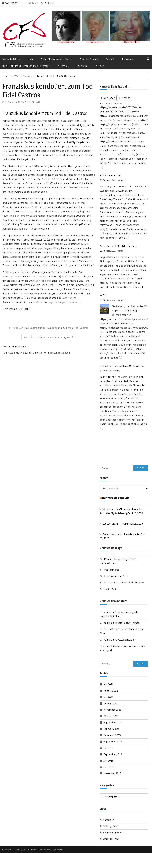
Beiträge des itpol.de (115, 498)
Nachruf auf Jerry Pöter (127, 622)
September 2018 (113, 754)
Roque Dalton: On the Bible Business (118, 175)
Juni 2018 (109, 767)
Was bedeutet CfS (11, 58)
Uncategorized (111, 796)
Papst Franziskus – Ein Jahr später (121, 533)
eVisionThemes (56, 849)
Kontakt (110, 58)
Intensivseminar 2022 (111, 104)
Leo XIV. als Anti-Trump (116, 523)
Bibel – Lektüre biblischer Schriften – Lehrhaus (26, 65)
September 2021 (113, 722)
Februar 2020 (111, 728)
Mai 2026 (108, 684)
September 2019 (113, 741)
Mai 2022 (108, 697)
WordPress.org (111, 838)
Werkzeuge (63, 65)
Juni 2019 (109, 747)
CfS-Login (99, 65)
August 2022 (111, 690)
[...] (127, 167)
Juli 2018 (109, 760)
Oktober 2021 (111, 716)
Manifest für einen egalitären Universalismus (122, 295)
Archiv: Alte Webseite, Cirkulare (56, 58)
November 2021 (112, 709)
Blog (30, 58)
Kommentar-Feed (112, 832)
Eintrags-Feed (110, 826)
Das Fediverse (47, 3)
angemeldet (20, 352)
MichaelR (36, 102)
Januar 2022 (110, 703)
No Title (104, 224)
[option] (63, 3)
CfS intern (82, 65)
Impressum (128, 58)
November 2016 (112, 773)
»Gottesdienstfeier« (125, 639)
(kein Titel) (110, 588)
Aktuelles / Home (89, 58)
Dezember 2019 (112, 735)
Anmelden (108, 819)
